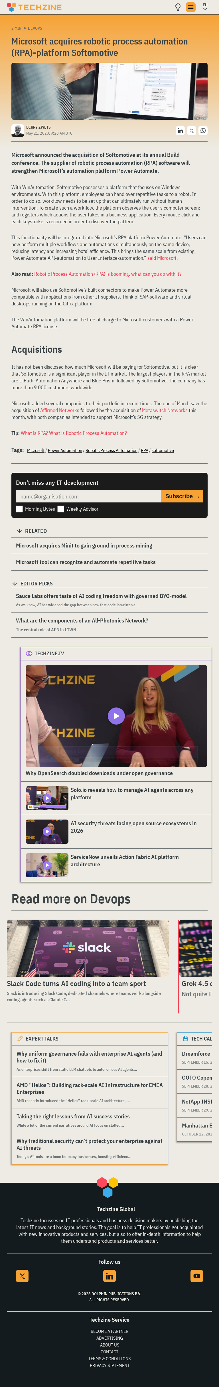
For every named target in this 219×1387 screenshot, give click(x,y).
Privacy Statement (109, 1365)
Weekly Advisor (82, 509)
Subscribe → (182, 496)
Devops (35, 28)
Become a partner (109, 1331)
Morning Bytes (40, 509)
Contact (109, 1351)
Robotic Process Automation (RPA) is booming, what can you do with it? (108, 274)
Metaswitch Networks (165, 410)
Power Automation (65, 450)
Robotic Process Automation (111, 450)
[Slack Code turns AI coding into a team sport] (87, 948)
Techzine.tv (49, 653)
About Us (109, 1345)
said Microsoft (162, 258)
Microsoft (35, 450)
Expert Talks (42, 1038)
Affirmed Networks (59, 410)
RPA (144, 450)
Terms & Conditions (109, 1358)
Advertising (109, 1338)
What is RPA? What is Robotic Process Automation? (74, 433)
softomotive (163, 450)
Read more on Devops (71, 898)
